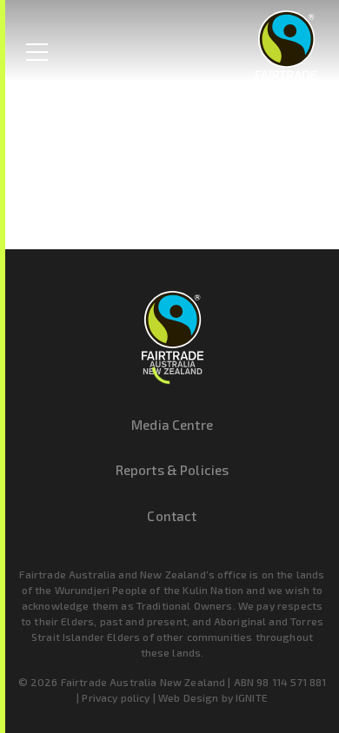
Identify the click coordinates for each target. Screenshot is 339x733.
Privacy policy (116, 697)
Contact (171, 516)
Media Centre (172, 425)
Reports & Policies (172, 470)
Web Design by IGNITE (213, 697)
